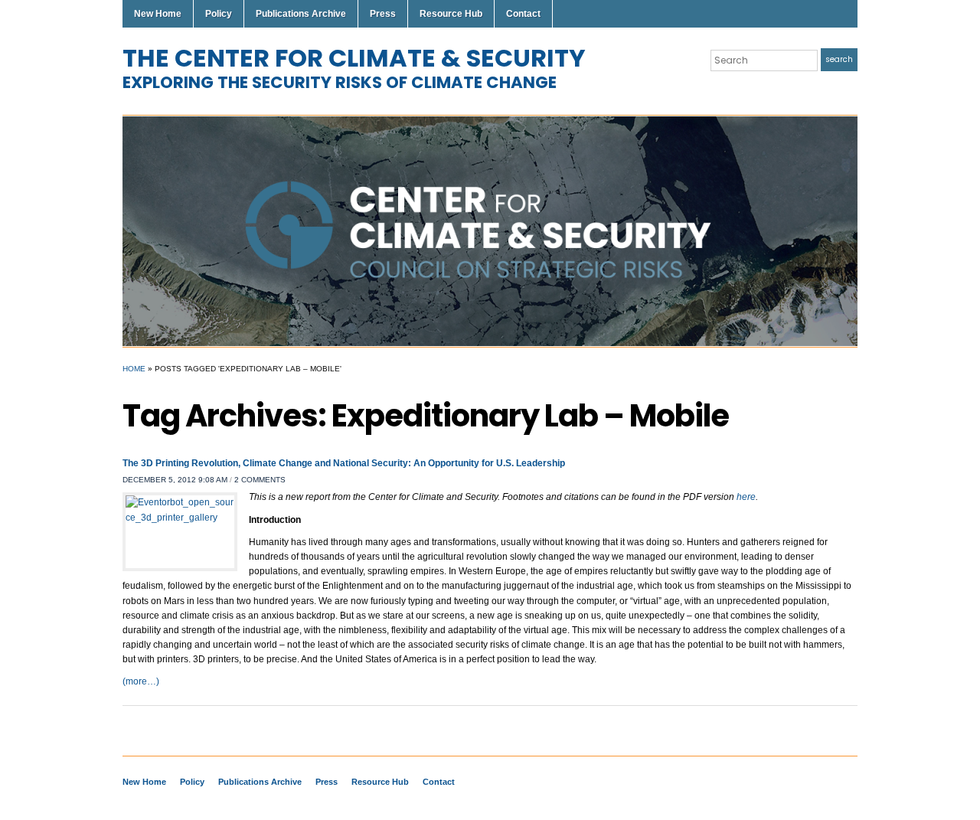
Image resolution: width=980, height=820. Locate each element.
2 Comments (260, 479)
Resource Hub (451, 13)
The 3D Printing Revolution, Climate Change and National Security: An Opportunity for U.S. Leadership (343, 463)
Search (839, 59)
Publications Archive (301, 13)
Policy (218, 13)
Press (383, 13)
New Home (157, 13)
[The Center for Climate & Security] (490, 230)
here (746, 497)
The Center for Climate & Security (354, 58)
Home (133, 368)
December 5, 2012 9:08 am (174, 479)
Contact (523, 13)
